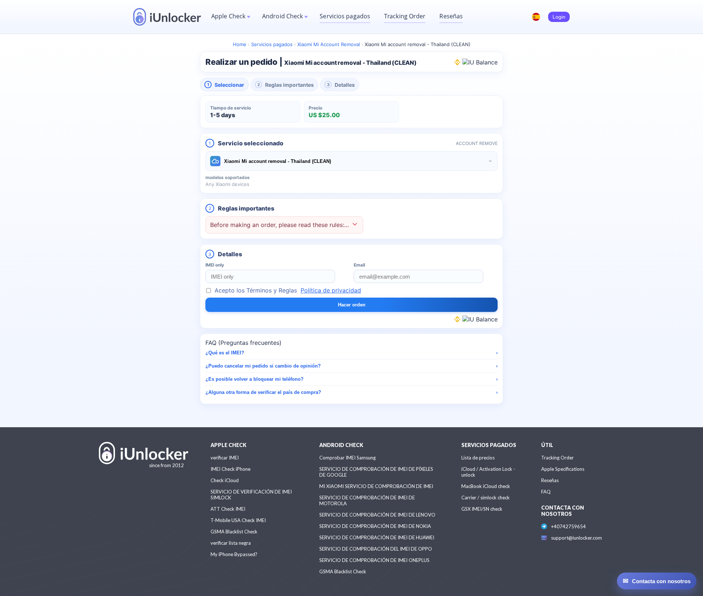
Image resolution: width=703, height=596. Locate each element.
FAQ (546, 492)
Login (559, 17)
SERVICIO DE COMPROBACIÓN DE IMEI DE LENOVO (377, 515)
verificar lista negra (231, 543)
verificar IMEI (225, 458)
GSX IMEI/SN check (481, 509)
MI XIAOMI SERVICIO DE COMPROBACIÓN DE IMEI (376, 486)
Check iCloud (225, 480)
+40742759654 (568, 526)
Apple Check (228, 16)
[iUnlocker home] (167, 17)
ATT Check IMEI (228, 509)
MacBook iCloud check (485, 486)
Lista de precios (478, 458)
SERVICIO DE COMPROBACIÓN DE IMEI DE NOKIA (375, 526)
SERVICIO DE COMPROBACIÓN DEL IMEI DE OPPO (375, 549)
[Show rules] (355, 225)
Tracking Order (404, 16)
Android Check (282, 16)
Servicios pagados (345, 16)
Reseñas (451, 16)
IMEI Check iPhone (230, 469)
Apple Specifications (562, 469)
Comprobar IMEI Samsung (347, 458)
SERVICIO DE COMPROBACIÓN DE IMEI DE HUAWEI (376, 537)
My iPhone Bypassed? (234, 554)
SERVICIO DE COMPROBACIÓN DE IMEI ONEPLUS (374, 560)
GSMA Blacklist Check (234, 531)
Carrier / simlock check (485, 497)
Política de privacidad (331, 290)
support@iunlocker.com (576, 538)
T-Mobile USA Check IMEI (238, 520)
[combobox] (351, 161)
